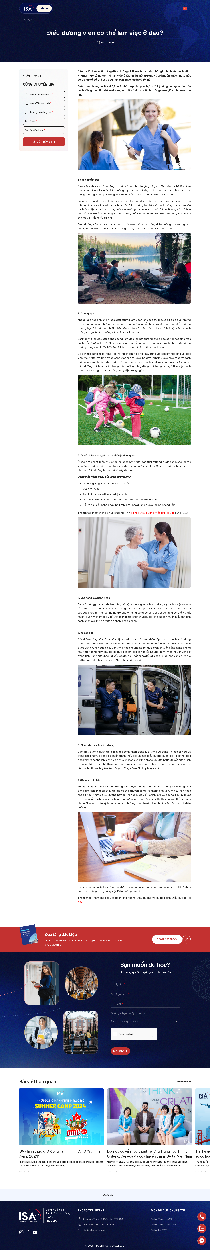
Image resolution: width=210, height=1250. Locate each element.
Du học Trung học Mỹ (161, 1219)
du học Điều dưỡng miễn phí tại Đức (152, 512)
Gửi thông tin (120, 1051)
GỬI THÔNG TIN (46, 141)
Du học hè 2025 (159, 1230)
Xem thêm (182, 1081)
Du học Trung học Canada (164, 1224)
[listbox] (145, 1013)
